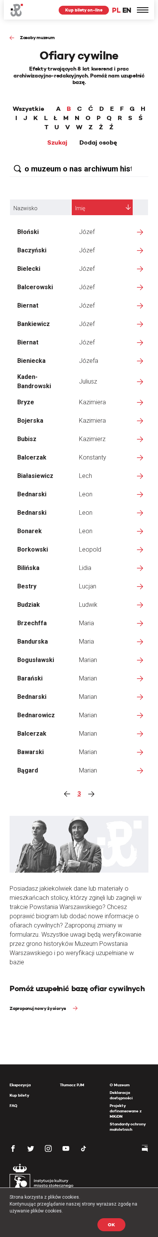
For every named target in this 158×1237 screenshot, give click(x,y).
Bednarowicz (36, 715)
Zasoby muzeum (37, 37)
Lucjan (87, 586)
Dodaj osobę (98, 143)
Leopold (90, 549)
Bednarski (31, 494)
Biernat (27, 305)
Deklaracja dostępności (121, 1095)
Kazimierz (92, 439)
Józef (87, 232)
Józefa (88, 360)
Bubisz (26, 439)
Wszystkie (28, 109)
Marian (88, 660)
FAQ (13, 1105)
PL (116, 10)
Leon (85, 494)
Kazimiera (92, 402)
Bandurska (32, 641)
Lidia (85, 568)
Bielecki (28, 268)
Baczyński (31, 250)
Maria (86, 623)
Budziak (28, 604)
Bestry (26, 586)
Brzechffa (32, 623)
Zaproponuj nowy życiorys (38, 1008)
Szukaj (57, 143)
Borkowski (32, 549)
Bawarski (30, 752)
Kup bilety (19, 1095)
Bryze (25, 402)
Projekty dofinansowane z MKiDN (126, 1111)
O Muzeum (120, 1084)
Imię (80, 208)
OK (111, 1224)
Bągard (27, 770)
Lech (85, 475)
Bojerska (30, 420)
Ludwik (88, 604)
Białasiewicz (35, 475)
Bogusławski (35, 660)
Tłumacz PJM (72, 1084)
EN (126, 10)
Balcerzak (31, 457)
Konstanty (92, 457)
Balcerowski (35, 287)
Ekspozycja (20, 1084)
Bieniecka (31, 360)
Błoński (28, 232)
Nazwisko (25, 208)
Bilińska (28, 568)
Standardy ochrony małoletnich (127, 1127)
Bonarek (29, 531)
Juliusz (88, 381)
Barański (30, 678)
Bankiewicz (33, 324)
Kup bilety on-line (83, 10)
